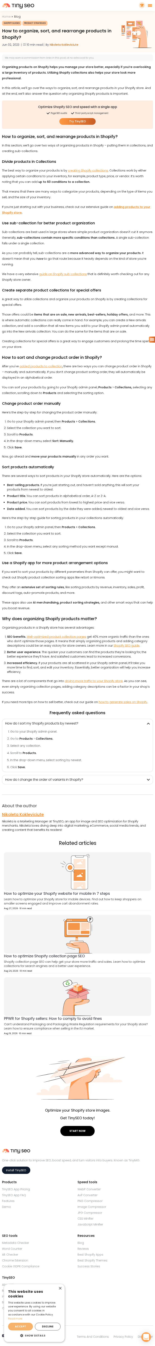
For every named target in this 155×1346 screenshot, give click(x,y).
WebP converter (89, 1189)
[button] (34, 1335)
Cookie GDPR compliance (20, 1266)
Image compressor (92, 1207)
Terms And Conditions (93, 1337)
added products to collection (41, 366)
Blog (17, 17)
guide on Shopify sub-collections (63, 274)
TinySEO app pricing (16, 1189)
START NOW (77, 1131)
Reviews (83, 1249)
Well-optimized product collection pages (56, 637)
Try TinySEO (77, 121)
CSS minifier (85, 1219)
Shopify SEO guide (126, 646)
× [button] (60, 1288)
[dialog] (34, 1313)
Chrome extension (15, 1260)
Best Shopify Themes (92, 1260)
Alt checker (10, 1255)
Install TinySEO (16, 1170)
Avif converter (87, 1195)
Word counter (12, 1249)
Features (8, 1201)
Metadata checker (15, 1243)
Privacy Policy (123, 1337)
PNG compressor (90, 1201)
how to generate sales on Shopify (123, 702)
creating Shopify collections (88, 170)
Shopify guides (12, 23)
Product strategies (35, 23)
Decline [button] (47, 1326)
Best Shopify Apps (90, 1255)
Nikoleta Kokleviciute (64, 45)
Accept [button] (20, 1326)
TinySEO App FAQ (14, 1195)
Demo (6, 1207)
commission (31, 57)
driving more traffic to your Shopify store (94, 681)
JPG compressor (90, 1213)
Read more (15, 1318)
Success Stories (89, 1266)
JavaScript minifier (90, 1224)
